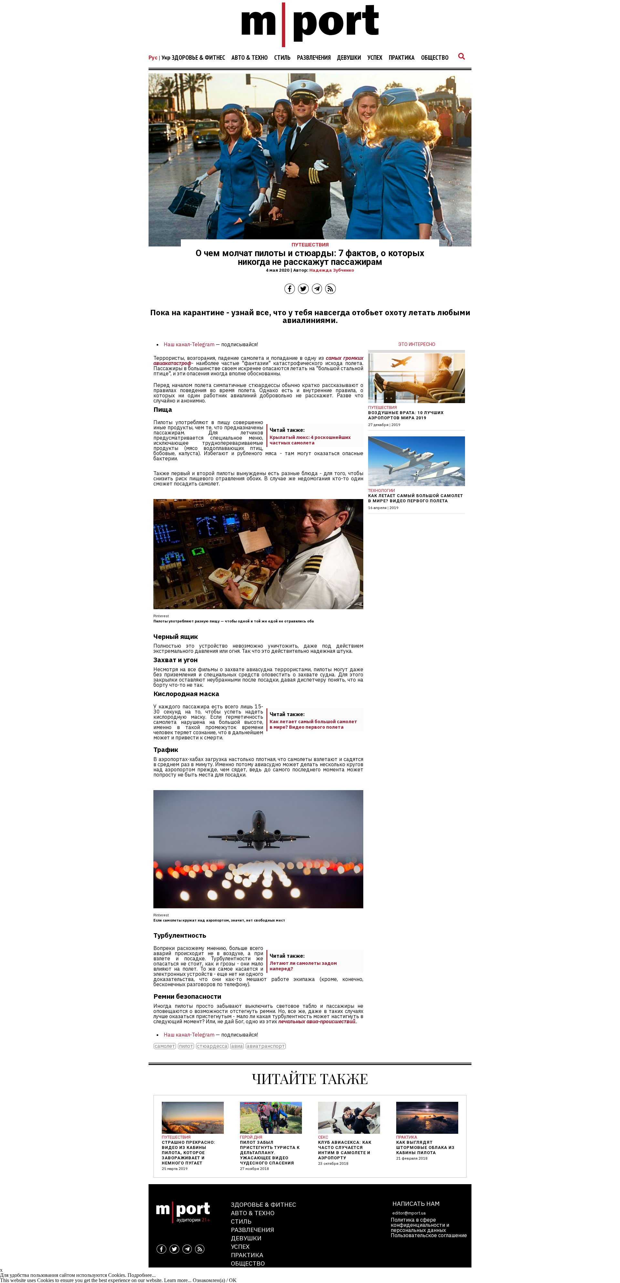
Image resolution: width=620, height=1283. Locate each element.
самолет (165, 1046)
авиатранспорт (266, 1046)
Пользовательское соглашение (429, 1235)
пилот (186, 1046)
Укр (165, 57)
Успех (374, 57)
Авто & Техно (250, 57)
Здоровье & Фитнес (198, 57)
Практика (402, 57)
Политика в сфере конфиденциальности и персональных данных (420, 1224)
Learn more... (177, 1280)
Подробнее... (142, 1275)
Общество (435, 57)
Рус (153, 57)
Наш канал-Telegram (189, 344)
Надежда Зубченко (331, 270)
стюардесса (212, 1046)
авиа (237, 1046)
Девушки (349, 57)
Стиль (282, 57)
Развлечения (314, 57)
